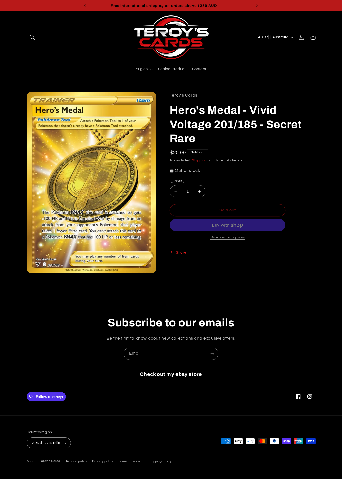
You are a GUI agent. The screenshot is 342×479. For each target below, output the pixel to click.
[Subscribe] (212, 354)
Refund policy (76, 461)
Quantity (177, 181)
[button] (32, 37)
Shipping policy (160, 461)
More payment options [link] (227, 237)
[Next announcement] (256, 5)
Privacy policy (102, 461)
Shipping (199, 160)
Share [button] (181, 252)
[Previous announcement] (85, 5)
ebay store (188, 374)
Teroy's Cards (49, 461)
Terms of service (131, 461)
